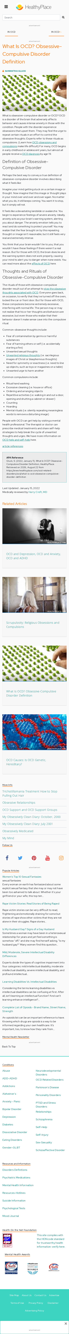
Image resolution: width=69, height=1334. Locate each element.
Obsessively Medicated (17, 831)
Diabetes (7, 1124)
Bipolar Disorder (11, 1109)
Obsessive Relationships (18, 802)
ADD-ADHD (9, 1078)
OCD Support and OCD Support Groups (29, 810)
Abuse (6, 1070)
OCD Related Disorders (49, 1079)
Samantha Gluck (15, 71)
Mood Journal (10, 1216)
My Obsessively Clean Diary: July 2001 (27, 824)
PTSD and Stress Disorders (46, 1104)
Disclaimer (53, 1303)
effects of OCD (41, 263)
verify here (58, 1246)
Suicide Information (14, 1200)
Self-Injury (42, 1134)
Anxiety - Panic (11, 1101)
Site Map (14, 1295)
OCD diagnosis (31, 154)
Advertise (54, 1295)
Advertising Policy (34, 1310)
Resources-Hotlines (13, 1193)
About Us (27, 1295)
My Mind (8, 838)
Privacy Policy (36, 1303)
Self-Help (41, 1127)
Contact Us (40, 1295)
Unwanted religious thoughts (23, 355)
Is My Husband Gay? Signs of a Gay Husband (28, 929)
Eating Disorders (12, 1140)
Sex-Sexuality (44, 1142)
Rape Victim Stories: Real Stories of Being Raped (30, 903)
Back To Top (9, 1046)
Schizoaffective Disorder (50, 1150)
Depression (9, 1117)
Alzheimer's (9, 1093)
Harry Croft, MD (38, 492)
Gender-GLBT (11, 1147)
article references (12, 446)
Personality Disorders (48, 1095)
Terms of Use (17, 1303)
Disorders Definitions (14, 1170)
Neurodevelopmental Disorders (48, 1072)
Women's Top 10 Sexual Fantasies (21, 876)
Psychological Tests (13, 1208)
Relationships (43, 1111)
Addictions (8, 1086)
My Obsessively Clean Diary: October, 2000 (31, 817)
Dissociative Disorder (14, 1132)
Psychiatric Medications (16, 1177)
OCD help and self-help (16, 440)
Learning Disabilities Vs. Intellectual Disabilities (29, 981)
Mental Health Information (18, 1185)
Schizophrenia (44, 1119)
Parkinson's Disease (47, 1087)
